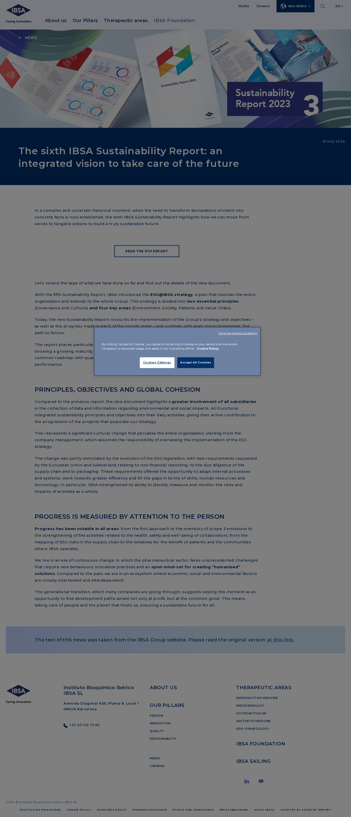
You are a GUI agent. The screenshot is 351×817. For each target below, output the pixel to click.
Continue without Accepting (237, 333)
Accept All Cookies (195, 362)
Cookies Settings (157, 362)
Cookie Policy (208, 348)
